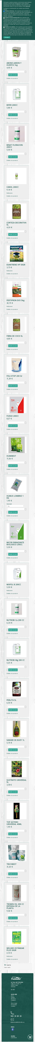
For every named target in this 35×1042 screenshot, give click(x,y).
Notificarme (10, 193)
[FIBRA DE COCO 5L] (17, 325)
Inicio (12, 996)
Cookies (13, 1006)
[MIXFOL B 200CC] (17, 573)
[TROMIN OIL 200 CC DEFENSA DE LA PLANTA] (17, 893)
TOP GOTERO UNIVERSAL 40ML (14, 823)
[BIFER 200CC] (17, 94)
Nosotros (13, 998)
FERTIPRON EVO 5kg (15, 300)
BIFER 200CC (12, 105)
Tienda (13, 997)
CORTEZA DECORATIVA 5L (16, 223)
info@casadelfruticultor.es (17, 1022)
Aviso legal (14, 1003)
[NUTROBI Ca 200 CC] (17, 609)
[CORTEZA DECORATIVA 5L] (17, 212)
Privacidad (14, 1004)
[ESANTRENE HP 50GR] (17, 254)
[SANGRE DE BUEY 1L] (17, 729)
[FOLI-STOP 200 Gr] (17, 365)
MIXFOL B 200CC (14, 584)
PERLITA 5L (11, 700)
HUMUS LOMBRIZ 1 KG (15, 497)
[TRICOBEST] (17, 853)
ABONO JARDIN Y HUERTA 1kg (14, 64)
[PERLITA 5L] (17, 689)
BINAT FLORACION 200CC (15, 146)
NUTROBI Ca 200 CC (15, 620)
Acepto (7, 37)
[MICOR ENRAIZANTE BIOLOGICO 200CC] (17, 531)
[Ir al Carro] (30, 1037)
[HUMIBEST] (17, 445)
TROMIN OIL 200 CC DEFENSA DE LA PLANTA (15, 906)
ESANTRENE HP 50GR (16, 264)
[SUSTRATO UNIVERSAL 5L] (17, 769)
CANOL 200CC (13, 187)
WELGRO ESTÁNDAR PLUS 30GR (15, 949)
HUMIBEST (11, 456)
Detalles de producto (12, 78)
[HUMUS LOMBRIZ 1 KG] (17, 485)
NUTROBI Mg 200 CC (16, 660)
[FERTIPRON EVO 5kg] (17, 289)
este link (28, 6)
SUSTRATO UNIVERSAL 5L (16, 781)
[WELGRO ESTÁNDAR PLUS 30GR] (17, 937)
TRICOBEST (11, 864)
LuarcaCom (14, 1037)
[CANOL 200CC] (17, 176)
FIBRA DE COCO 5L (15, 336)
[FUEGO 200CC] (17, 405)
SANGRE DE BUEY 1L (15, 740)
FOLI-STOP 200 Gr (14, 376)
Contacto (13, 1000)
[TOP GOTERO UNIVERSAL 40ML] (17, 811)
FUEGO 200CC (13, 416)
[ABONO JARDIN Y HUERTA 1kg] (17, 52)
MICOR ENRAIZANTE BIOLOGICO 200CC (15, 543)
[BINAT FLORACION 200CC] (17, 134)
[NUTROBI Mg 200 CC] (17, 649)
